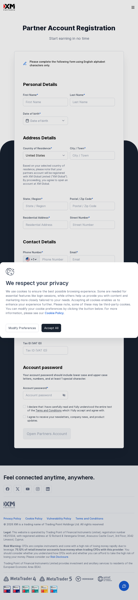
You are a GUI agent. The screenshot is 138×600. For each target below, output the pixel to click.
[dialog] (69, 300)
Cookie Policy (54, 313)
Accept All (51, 328)
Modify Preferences (22, 328)
